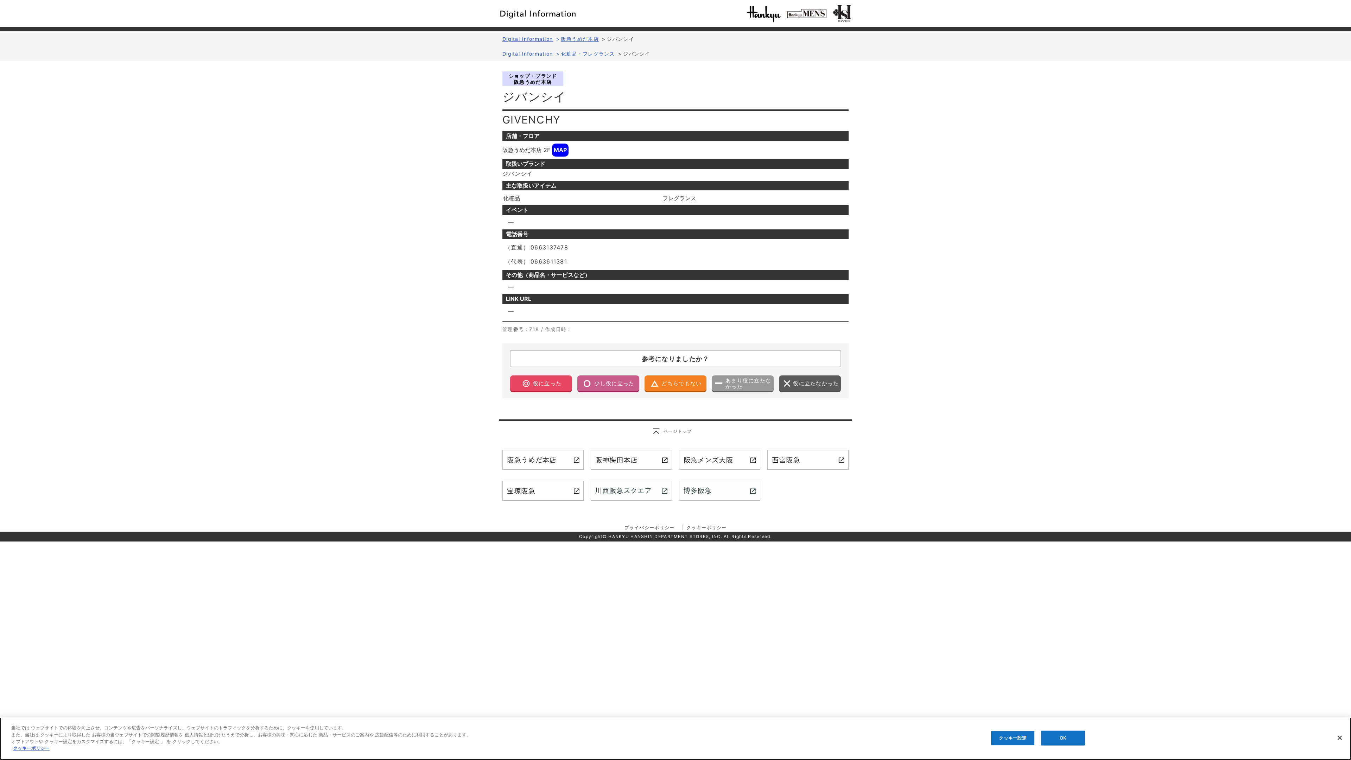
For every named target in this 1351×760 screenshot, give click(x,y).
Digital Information (527, 39)
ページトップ (678, 431)
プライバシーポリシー (649, 527)
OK (1063, 738)
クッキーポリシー (706, 527)
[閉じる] (1339, 738)
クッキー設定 (1013, 738)
